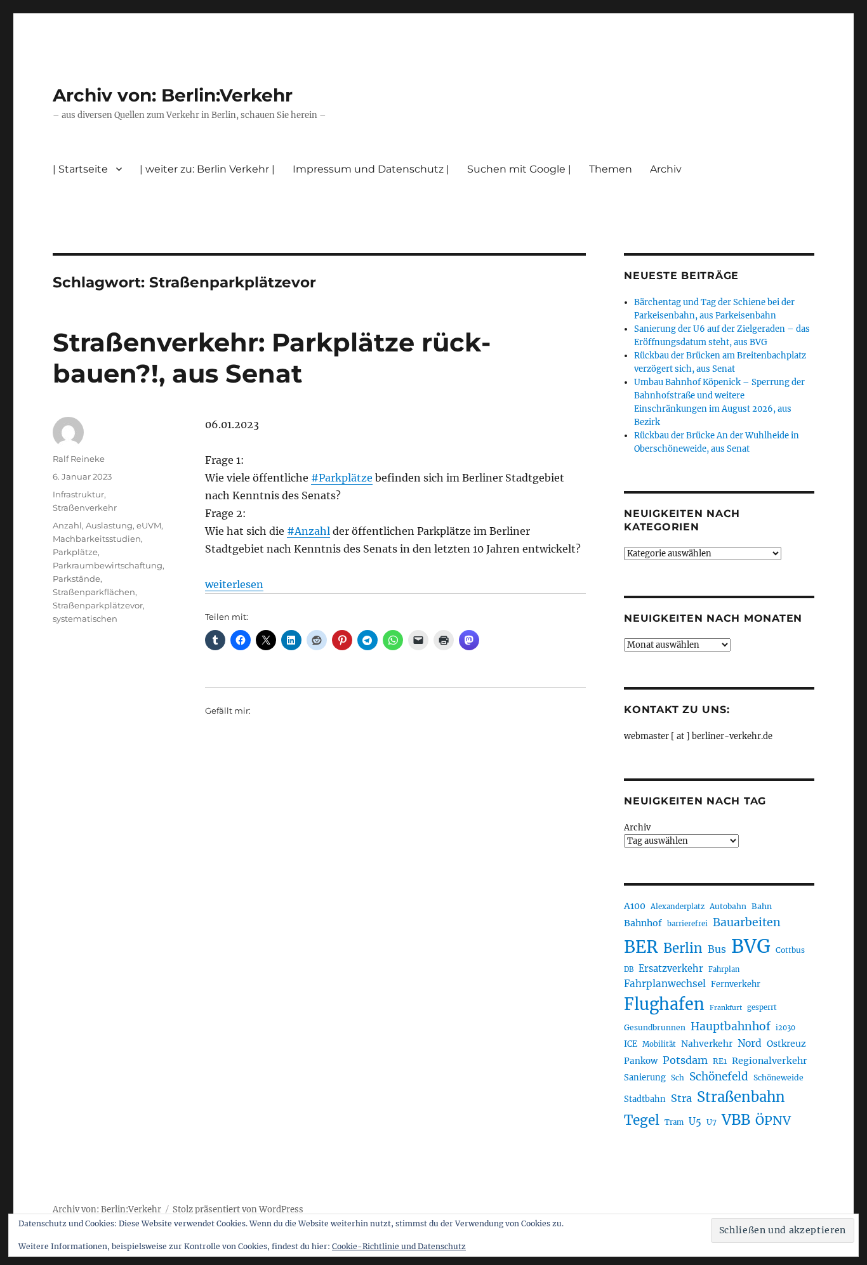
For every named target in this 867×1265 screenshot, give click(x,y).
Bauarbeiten (747, 922)
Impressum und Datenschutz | (371, 169)
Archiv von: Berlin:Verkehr (173, 95)
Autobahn (728, 906)
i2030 (785, 1027)
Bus (717, 949)
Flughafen (664, 1004)
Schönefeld (718, 1077)
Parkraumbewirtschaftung (107, 565)
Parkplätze (75, 552)
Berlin (683, 948)
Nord (750, 1043)
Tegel (641, 1120)
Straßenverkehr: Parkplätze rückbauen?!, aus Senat (272, 358)
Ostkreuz (786, 1043)
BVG (751, 946)
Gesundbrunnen (654, 1027)
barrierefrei (687, 923)
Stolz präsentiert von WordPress (238, 1209)
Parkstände (76, 579)
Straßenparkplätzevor (98, 605)
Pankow (641, 1061)
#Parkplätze (342, 477)
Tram (674, 1122)
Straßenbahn (741, 1097)
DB (628, 969)
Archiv (637, 827)
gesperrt (762, 1007)
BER (641, 946)
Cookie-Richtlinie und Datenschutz (399, 1246)
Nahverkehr (706, 1043)
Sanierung (645, 1077)
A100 (634, 906)
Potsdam (685, 1060)
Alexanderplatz (678, 906)
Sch (677, 1077)
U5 (695, 1121)
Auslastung (109, 525)
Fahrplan (723, 969)
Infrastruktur (78, 494)
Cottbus (790, 950)
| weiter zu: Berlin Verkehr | (207, 169)
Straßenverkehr (85, 507)
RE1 (720, 1061)
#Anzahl (308, 531)
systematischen (85, 618)
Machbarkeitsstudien (97, 539)
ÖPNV (773, 1120)
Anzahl (67, 525)
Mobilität (659, 1044)
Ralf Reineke (79, 459)
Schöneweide (778, 1077)
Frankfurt (726, 1008)
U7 (711, 1122)
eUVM (148, 525)
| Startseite (80, 169)
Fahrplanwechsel (665, 984)
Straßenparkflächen (94, 592)
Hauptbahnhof (731, 1026)
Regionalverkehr (769, 1060)
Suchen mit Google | (519, 169)
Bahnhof (643, 923)
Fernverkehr (735, 984)
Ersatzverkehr (671, 968)
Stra (681, 1098)
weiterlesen (234, 584)
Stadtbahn (645, 1099)
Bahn (761, 906)
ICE (630, 1044)
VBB (736, 1120)
